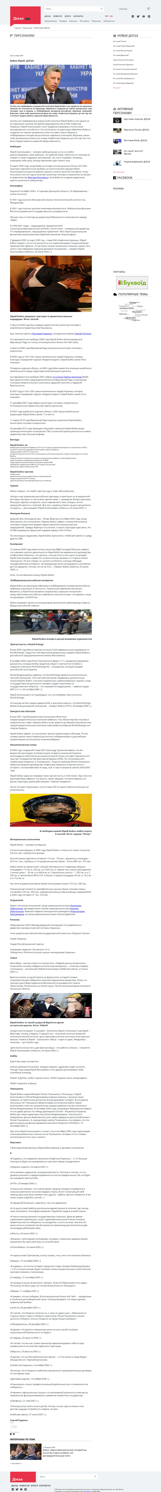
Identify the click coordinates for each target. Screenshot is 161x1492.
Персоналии (96, 21)
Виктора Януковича (38, 177)
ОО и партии (84, 21)
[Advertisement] (56, 46)
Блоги (68, 16)
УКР (106, 16)
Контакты (78, 16)
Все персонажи (119, 172)
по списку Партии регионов (67, 376)
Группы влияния (51, 21)
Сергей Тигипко (83, 333)
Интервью (63, 21)
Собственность (109, 21)
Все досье (116, 88)
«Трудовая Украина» (41, 333)
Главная (17, 28)
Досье (48, 16)
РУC (111, 16)
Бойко (15, 1427)
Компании (73, 21)
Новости (57, 16)
